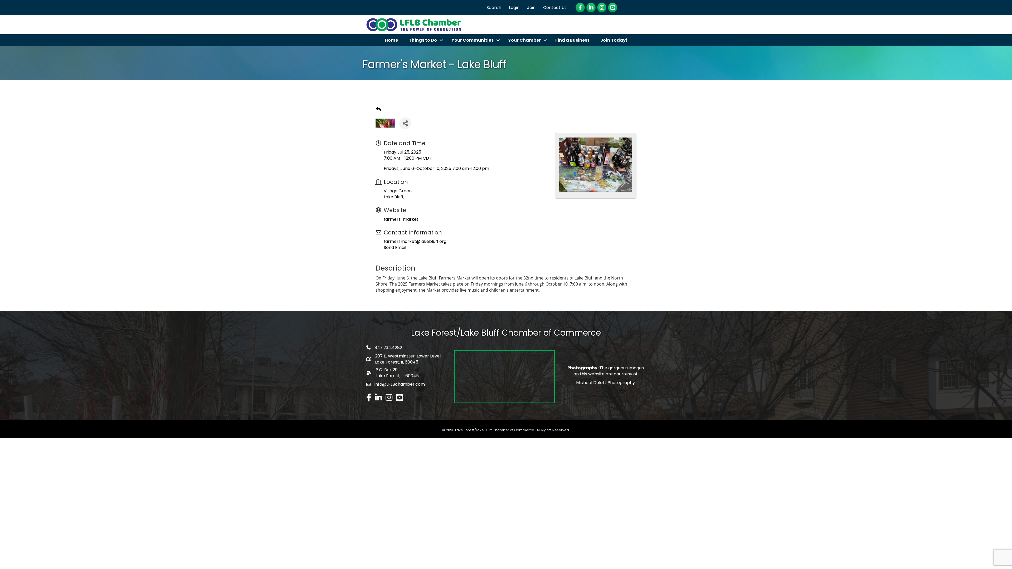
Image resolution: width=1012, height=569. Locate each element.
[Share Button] (405, 123)
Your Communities (472, 40)
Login (514, 7)
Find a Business (572, 40)
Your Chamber (524, 40)
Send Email (395, 247)
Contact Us (555, 7)
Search (493, 7)
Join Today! (613, 40)
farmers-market (401, 219)
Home (391, 40)
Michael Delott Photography (605, 383)
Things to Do (423, 40)
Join (531, 7)
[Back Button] (378, 109)
